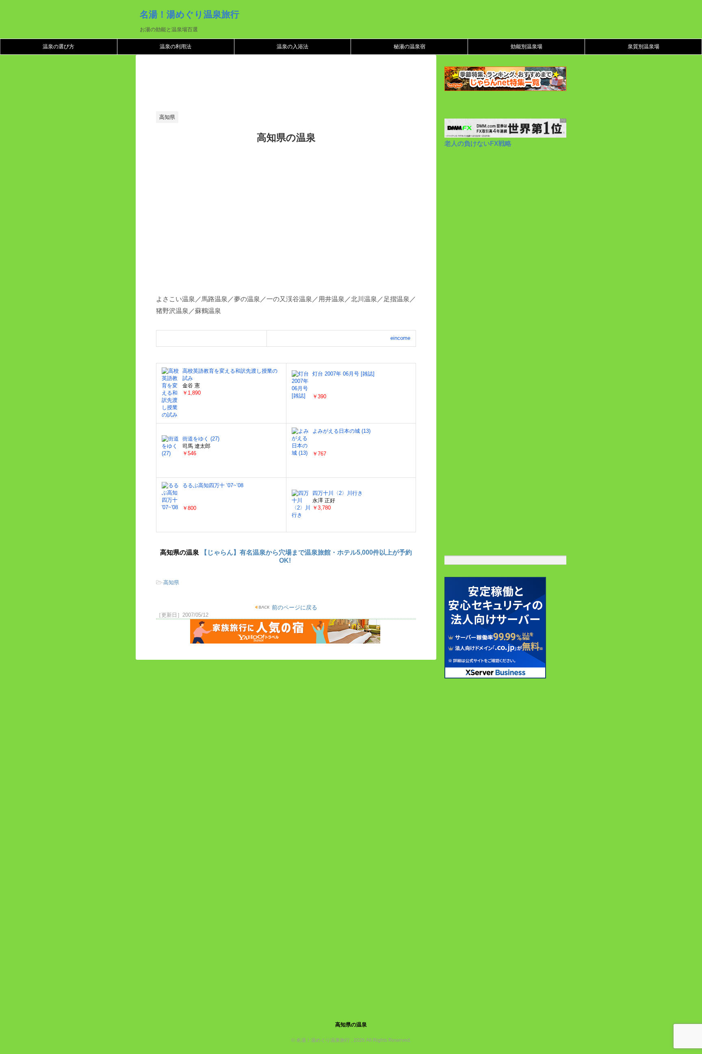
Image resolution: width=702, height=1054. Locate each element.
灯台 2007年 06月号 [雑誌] (343, 374)
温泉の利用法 (175, 46)
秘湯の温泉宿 (409, 46)
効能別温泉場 (526, 46)
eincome (400, 338)
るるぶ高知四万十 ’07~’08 (212, 485)
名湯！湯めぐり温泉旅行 (189, 14)
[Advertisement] (304, 85)
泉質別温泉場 (643, 46)
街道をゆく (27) (200, 439)
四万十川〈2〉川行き (337, 493)
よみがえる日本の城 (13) (341, 431)
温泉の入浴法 (292, 46)
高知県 (171, 582)
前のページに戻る (293, 607)
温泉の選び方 (58, 46)
